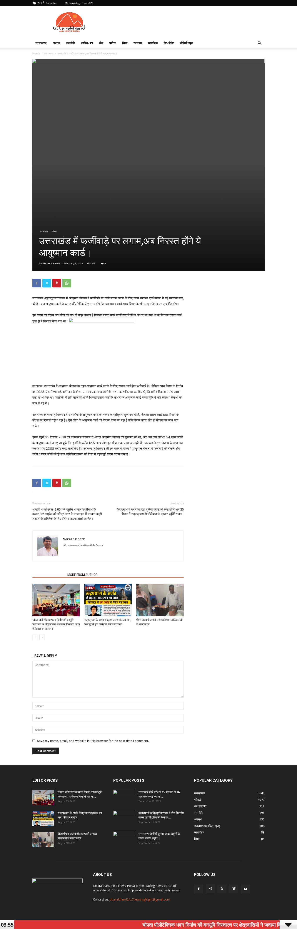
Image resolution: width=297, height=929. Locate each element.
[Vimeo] (233, 889)
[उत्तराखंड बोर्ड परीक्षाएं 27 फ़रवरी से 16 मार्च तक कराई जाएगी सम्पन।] (124, 797)
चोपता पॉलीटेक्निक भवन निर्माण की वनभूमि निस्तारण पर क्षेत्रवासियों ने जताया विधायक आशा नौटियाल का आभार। (56, 624)
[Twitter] (46, 283)
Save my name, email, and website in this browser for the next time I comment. (93, 741)
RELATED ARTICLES (48, 575)
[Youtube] (245, 889)
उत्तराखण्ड (41, 43)
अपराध (56, 43)
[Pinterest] (56, 283)
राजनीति (70, 43)
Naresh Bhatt (51, 263)
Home (36, 53)
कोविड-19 (87, 43)
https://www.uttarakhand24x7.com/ (83, 545)
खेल (101, 43)
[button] (259, 43)
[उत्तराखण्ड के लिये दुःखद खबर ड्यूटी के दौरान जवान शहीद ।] (124, 839)
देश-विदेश (169, 43)
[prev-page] (35, 637)
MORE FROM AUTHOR (82, 575)
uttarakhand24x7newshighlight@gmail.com (140, 899)
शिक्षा (124, 43)
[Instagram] (210, 888)
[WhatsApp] (66, 283)
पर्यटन (112, 43)
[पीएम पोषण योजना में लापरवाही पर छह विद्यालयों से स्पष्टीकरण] (160, 600)
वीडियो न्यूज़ (186, 43)
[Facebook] (36, 283)
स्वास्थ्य (137, 43)
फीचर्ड (54, 231)
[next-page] (42, 637)
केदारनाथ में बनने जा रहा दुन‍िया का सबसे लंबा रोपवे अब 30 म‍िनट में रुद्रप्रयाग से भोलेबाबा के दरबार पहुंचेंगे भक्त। (150, 512)
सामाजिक (153, 43)
